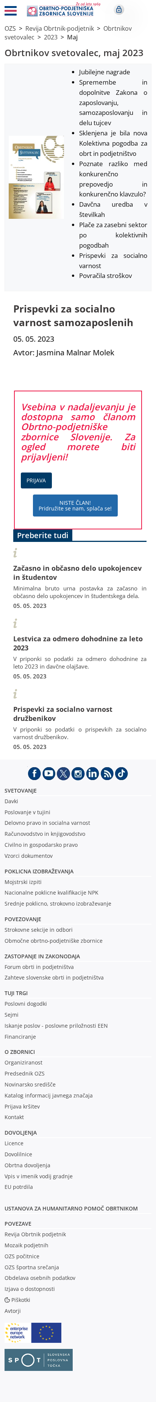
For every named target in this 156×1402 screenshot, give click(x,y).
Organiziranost (23, 1062)
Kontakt (14, 1117)
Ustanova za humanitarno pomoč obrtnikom (71, 1208)
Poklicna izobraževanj (37, 871)
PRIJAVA (36, 480)
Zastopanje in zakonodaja (42, 956)
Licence (14, 1143)
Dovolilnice (18, 1154)
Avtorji (13, 1310)
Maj (72, 37)
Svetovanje (21, 790)
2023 (51, 37)
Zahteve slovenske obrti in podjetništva (54, 977)
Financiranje (20, 1036)
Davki (11, 801)
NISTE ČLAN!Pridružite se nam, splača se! (75, 505)
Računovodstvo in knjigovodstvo (45, 833)
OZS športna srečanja (32, 1267)
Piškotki (20, 1299)
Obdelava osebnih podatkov (40, 1277)
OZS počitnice (22, 1256)
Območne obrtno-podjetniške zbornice (54, 940)
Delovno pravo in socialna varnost (47, 822)
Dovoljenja (21, 1132)
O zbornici (20, 1051)
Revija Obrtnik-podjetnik (59, 28)
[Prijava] (119, 9)
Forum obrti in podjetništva (39, 966)
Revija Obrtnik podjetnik (35, 1234)
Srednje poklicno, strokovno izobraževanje (58, 903)
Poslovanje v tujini (27, 812)
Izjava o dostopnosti (30, 1288)
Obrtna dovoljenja (27, 1165)
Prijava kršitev (22, 1106)
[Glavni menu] (11, 12)
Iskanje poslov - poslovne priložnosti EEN (56, 1025)
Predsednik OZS (25, 1073)
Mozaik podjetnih (26, 1245)
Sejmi (12, 1014)
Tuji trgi (16, 993)
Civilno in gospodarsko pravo (41, 844)
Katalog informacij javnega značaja (49, 1095)
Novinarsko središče (30, 1084)
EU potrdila (19, 1186)
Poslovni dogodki (26, 1003)
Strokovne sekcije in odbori (39, 929)
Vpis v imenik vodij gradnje (39, 1176)
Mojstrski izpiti (23, 881)
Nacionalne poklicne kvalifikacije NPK (51, 892)
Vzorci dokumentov (29, 855)
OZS (10, 28)
